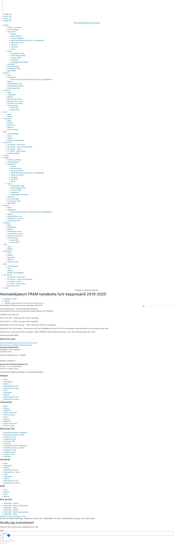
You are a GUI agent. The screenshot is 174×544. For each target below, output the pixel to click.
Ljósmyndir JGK (9, 441)
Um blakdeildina (12, 134)
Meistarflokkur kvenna (11, 388)
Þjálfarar (10, 82)
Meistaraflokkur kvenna (15, 86)
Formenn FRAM (16, 58)
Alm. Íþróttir (8, 142)
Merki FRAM (11, 71)
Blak (5, 131)
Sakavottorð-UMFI (17, 42)
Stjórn (9, 75)
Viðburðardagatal (13, 29)
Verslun (6, 155)
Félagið (6, 25)
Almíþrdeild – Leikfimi (11, 503)
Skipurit (13, 34)
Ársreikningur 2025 (13, 68)
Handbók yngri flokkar (15, 103)
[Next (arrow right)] (5, 543)
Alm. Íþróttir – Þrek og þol (16, 144)
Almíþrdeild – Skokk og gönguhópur (16, 505)
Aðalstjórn (14, 45)
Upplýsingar (11, 32)
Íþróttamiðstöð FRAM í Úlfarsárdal (15, 432)
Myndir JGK (8, 14)
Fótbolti (6, 73)
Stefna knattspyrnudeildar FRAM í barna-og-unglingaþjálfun (31, 79)
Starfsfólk (14, 47)
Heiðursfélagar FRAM (18, 55)
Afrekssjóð (10, 64)
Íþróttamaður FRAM (17, 53)
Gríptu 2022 (15, 110)
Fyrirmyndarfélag (13, 66)
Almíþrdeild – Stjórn (10, 508)
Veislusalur (7, 443)
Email (2, 530)
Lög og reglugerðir (17, 38)
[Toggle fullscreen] (8, 541)
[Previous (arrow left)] (1, 543)
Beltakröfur (11, 125)
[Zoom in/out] (12, 541)
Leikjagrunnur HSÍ (10, 437)
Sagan (9, 51)
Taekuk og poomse (10, 412)
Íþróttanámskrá (16, 36)
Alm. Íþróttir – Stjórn (14, 149)
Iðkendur (10, 127)
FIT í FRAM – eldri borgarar (16, 151)
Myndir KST (8, 16)
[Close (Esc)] (1, 541)
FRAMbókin (15, 60)
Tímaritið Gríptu (12, 105)
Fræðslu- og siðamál (14, 27)
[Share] (5, 541)
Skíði (5, 112)
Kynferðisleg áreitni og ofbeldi (14, 435)
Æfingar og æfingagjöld (15, 140)
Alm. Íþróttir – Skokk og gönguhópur (19, 147)
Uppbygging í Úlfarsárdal (19, 62)
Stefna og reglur (12, 129)
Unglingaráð (11, 77)
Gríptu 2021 (15, 108)
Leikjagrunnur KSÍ (9, 439)
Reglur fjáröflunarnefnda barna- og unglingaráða (27, 40)
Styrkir (13, 49)
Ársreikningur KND (13, 88)
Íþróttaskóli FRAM (13, 153)
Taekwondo (8, 118)
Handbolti (7, 90)
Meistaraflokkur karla (14, 84)
